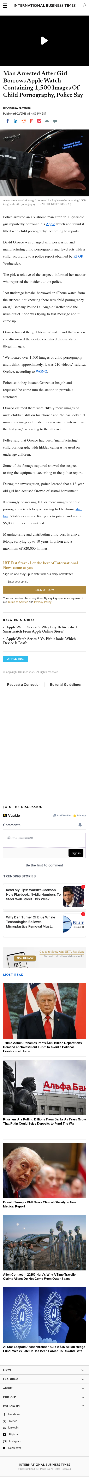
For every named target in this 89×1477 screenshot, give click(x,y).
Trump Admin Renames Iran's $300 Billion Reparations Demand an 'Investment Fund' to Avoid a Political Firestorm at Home (42, 1047)
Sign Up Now (25, 958)
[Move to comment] (55, 121)
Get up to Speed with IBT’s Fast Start (62, 951)
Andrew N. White (19, 108)
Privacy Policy (42, 602)
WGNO (41, 371)
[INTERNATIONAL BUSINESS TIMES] (45, 6)
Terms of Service (18, 602)
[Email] (47, 121)
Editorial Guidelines (65, 684)
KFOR (78, 256)
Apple (50, 223)
